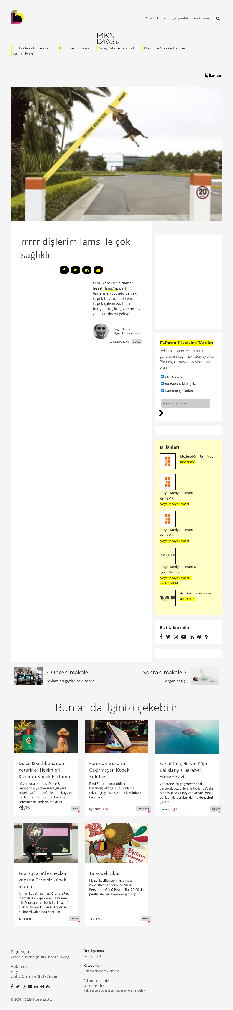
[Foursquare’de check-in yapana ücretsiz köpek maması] (46, 842)
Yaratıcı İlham (23, 53)
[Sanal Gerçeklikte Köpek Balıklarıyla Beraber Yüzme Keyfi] (187, 736)
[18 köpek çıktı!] (116, 842)
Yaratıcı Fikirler (94, 956)
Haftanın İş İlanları (179, 390)
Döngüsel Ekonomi (74, 48)
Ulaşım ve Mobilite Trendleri (165, 48)
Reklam (89, 971)
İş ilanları (169, 447)
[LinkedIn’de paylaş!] (86, 270)
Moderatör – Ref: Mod (196, 456)
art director (187, 599)
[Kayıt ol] (161, 412)
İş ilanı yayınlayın (95, 985)
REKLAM (215, 808)
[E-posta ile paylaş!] (98, 270)
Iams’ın (111, 288)
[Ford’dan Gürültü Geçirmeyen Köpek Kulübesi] (116, 736)
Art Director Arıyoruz (196, 593)
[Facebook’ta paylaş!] (64, 270)
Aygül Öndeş (122, 329)
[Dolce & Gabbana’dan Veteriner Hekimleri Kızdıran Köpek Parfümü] (46, 736)
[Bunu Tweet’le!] (75, 270)
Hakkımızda (19, 966)
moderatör (187, 462)
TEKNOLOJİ (143, 808)
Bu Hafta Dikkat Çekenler (184, 383)
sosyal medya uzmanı (174, 504)
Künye (15, 971)
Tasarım (101, 971)
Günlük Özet (174, 376)
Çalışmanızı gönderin (98, 980)
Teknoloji (114, 971)
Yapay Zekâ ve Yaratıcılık (116, 48)
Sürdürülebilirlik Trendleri (32, 48)
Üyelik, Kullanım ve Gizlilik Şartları (34, 976)
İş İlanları (213, 75)
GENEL (136, 341)
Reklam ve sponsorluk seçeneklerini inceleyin (115, 990)
